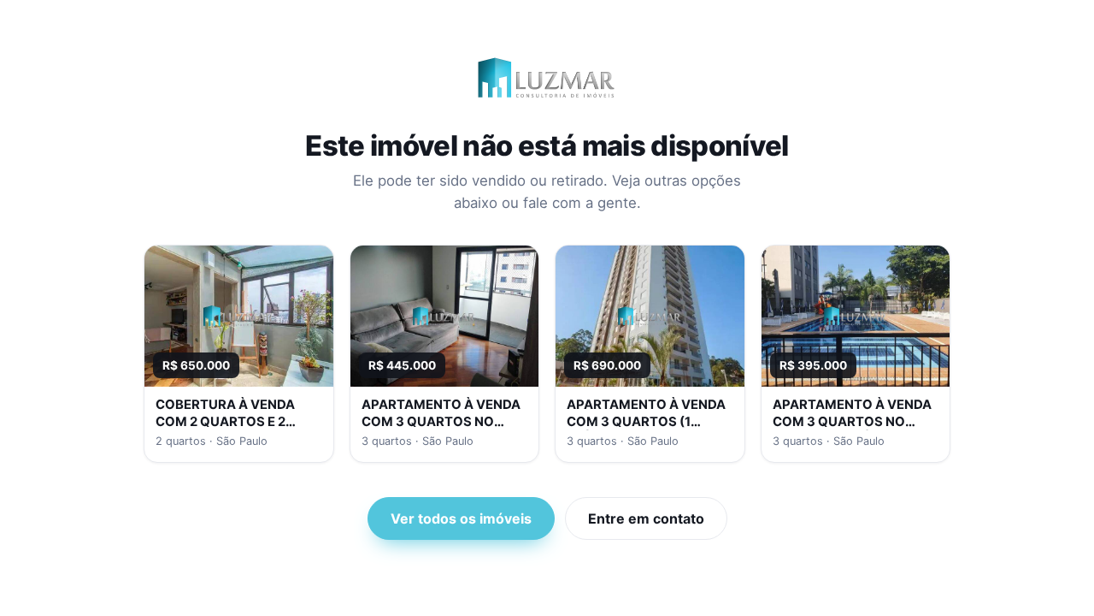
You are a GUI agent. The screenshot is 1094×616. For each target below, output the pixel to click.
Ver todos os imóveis (461, 518)
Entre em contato (646, 518)
